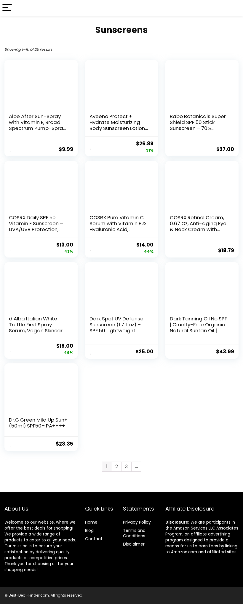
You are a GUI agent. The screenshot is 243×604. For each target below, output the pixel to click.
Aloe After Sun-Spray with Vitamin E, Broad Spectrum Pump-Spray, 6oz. (38, 125)
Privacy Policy (137, 522)
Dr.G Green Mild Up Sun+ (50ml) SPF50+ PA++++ (38, 422)
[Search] (234, 8)
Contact (94, 539)
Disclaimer (134, 544)
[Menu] (7, 8)
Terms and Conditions (134, 533)
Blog (89, 530)
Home (91, 522)
